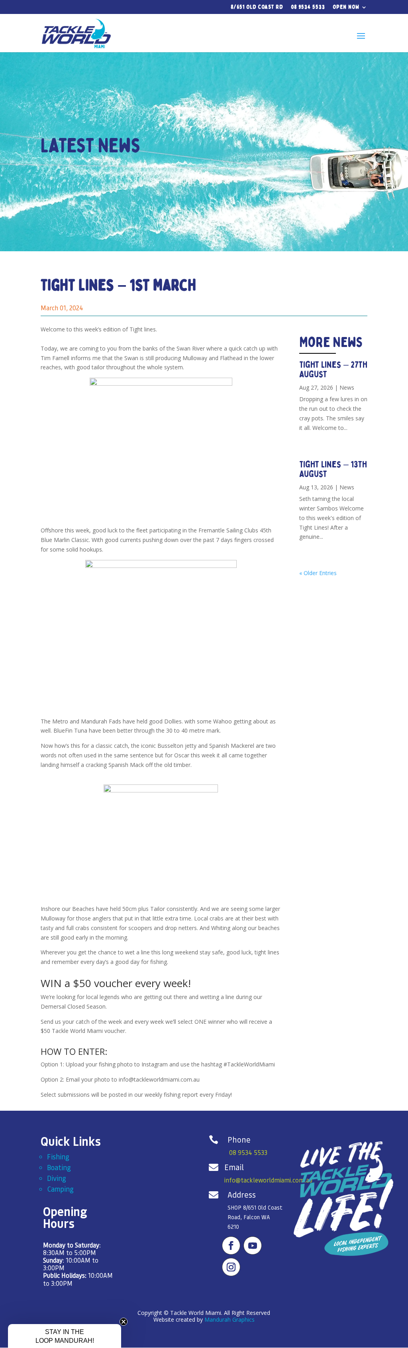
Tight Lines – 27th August (333, 369)
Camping (60, 1188)
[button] (64, 1336)
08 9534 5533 (308, 7)
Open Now (346, 7)
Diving (56, 1177)
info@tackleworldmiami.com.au (268, 1180)
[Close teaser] (124, 1322)
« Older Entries (318, 573)
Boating (59, 1167)
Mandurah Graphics (229, 1319)
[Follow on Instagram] (231, 1267)
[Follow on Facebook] (231, 1245)
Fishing (58, 1156)
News (346, 387)
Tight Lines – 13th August (333, 469)
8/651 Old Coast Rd (257, 7)
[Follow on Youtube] (252, 1245)
